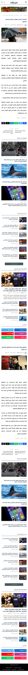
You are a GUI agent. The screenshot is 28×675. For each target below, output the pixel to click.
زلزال (25, 438)
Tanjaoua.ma (12, 665)
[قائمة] (26, 2)
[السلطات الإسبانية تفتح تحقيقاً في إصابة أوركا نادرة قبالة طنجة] (14, 171)
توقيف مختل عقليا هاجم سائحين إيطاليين (20, 131)
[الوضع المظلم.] (4, 2)
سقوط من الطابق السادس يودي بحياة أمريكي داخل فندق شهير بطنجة (10, 248)
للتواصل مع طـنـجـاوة (6, 669)
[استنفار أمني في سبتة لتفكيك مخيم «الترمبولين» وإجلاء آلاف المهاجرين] (23, 256)
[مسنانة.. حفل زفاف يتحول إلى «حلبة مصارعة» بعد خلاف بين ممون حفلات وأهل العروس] (14, 279)
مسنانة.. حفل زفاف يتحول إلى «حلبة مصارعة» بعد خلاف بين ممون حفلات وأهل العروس (14, 290)
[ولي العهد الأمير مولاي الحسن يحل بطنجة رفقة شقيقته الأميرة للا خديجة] (14, 149)
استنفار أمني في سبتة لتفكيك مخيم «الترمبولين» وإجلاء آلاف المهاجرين (10, 255)
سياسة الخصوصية (9, 668)
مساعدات (17, 438)
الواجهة (24, 286)
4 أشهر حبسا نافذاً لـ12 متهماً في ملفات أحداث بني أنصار (10, 240)
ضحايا (22, 438)
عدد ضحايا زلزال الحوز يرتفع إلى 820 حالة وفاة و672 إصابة (20, 452)
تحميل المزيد (14, 264)
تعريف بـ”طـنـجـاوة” (17, 668)
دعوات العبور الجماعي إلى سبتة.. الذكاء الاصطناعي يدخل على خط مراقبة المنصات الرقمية (14, 205)
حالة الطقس (23, 118)
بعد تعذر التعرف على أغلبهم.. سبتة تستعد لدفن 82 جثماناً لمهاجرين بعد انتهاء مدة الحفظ (10, 310)
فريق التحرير (14, 669)
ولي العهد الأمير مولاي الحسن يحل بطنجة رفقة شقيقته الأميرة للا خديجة (15, 160)
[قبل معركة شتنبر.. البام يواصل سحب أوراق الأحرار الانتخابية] (23, 219)
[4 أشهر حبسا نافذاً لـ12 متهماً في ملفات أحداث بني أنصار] (23, 241)
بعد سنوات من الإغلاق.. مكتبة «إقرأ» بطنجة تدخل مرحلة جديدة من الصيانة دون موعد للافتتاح (10, 234)
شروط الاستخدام (21, 669)
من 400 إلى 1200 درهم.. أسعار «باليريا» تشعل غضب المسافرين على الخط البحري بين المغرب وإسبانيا (10, 226)
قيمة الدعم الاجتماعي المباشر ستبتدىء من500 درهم (8, 132)
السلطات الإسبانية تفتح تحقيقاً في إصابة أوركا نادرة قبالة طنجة (14, 182)
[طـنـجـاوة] (14, 2)
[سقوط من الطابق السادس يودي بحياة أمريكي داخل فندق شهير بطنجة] (23, 249)
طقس (18, 118)
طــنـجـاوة (19, 25)
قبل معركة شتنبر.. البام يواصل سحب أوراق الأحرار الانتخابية (10, 218)
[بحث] (2, 2)
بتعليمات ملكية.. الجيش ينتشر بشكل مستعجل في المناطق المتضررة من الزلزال (7, 452)
